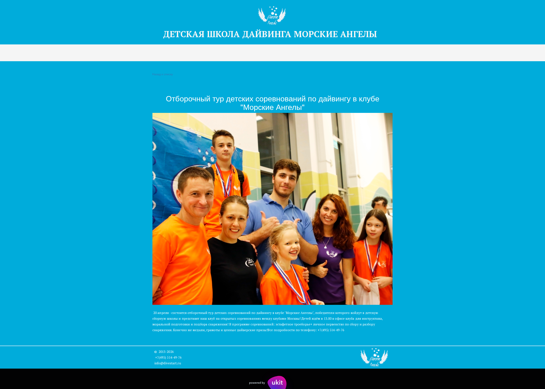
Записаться (165, 52)
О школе (254, 52)
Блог (274, 52)
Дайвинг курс (196, 52)
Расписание (227, 52)
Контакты (296, 52)
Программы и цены (128, 52)
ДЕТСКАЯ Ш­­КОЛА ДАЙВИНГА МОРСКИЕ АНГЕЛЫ (272, 34)
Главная (94, 52)
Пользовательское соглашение (408, 52)
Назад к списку (162, 74)
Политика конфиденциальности (342, 52)
